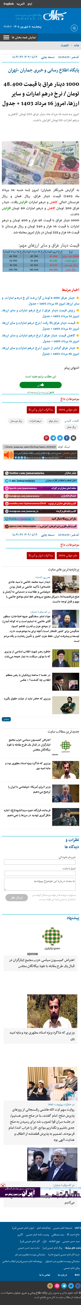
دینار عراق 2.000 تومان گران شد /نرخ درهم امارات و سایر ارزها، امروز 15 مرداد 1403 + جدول (40, 301)
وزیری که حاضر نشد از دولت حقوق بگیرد (27, 698)
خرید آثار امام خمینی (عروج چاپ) (64, 1255)
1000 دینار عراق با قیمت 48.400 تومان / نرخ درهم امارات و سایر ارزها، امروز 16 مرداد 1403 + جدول (40, 94)
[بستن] (3, 1186)
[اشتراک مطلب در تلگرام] (53, 438)
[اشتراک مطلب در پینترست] (46, 438)
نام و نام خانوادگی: (67, 857)
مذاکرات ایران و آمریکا (41, 409)
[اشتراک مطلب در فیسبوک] (66, 438)
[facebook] (78, 1286)
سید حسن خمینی (71, 1241)
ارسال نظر (17, 898)
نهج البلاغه (54, 1241)
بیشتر (6, 719)
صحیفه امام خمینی (62, 1228)
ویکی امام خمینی (72, 1268)
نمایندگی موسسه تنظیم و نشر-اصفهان (62, 1261)
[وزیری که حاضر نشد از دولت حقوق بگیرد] (65, 705)
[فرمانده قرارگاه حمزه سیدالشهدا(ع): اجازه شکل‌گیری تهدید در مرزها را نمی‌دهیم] (65, 817)
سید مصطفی (58, 1234)
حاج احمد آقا (73, 1234)
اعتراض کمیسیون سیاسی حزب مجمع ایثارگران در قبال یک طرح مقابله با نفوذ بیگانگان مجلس (28, 744)
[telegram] (64, 1286)
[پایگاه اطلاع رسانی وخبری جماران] (40, 15)
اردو (29, 3)
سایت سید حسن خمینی (29, 1248)
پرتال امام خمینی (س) (52, 1248)
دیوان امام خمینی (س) (23, 1228)
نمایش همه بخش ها (24, 37)
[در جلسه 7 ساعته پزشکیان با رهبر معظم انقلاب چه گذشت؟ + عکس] (65, 682)
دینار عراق (53, 421)
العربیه (21, 3)
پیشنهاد (73, 918)
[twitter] (71, 1286)
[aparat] (57, 1286)
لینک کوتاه (64, 447)
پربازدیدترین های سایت (63, 569)
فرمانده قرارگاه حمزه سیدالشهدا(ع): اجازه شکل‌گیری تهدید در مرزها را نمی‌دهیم (27, 813)
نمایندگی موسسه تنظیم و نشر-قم (30, 1255)
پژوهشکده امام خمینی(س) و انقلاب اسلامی (22, 1261)
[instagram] (50, 1286)
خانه (76, 45)
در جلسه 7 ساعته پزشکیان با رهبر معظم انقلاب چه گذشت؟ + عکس (28, 678)
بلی (38, 385)
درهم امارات (35, 421)
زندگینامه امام (43, 1228)
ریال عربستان (16, 421)
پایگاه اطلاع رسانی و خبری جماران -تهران (43, 70)
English (9, 3)
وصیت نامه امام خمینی (37, 1234)
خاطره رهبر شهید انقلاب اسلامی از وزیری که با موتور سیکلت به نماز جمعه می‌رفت (27, 654)
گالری (20, 1234)
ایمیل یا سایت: (69, 868)
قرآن (44, 1241)
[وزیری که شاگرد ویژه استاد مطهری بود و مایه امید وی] (65, 770)
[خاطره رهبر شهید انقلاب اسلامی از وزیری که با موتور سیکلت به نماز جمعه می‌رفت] (65, 658)
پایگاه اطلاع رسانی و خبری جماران (30, 1293)
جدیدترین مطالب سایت (63, 732)
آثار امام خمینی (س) (30, 1241)
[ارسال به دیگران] (73, 438)
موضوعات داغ (70, 399)
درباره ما (62, 1275)
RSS (77, 1275)
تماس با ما (44, 1275)
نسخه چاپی (47, 57)
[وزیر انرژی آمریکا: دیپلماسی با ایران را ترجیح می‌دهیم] (65, 793)
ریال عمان (71, 427)
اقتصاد (65, 45)
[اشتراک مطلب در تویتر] (60, 438)
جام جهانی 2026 (67, 409)
